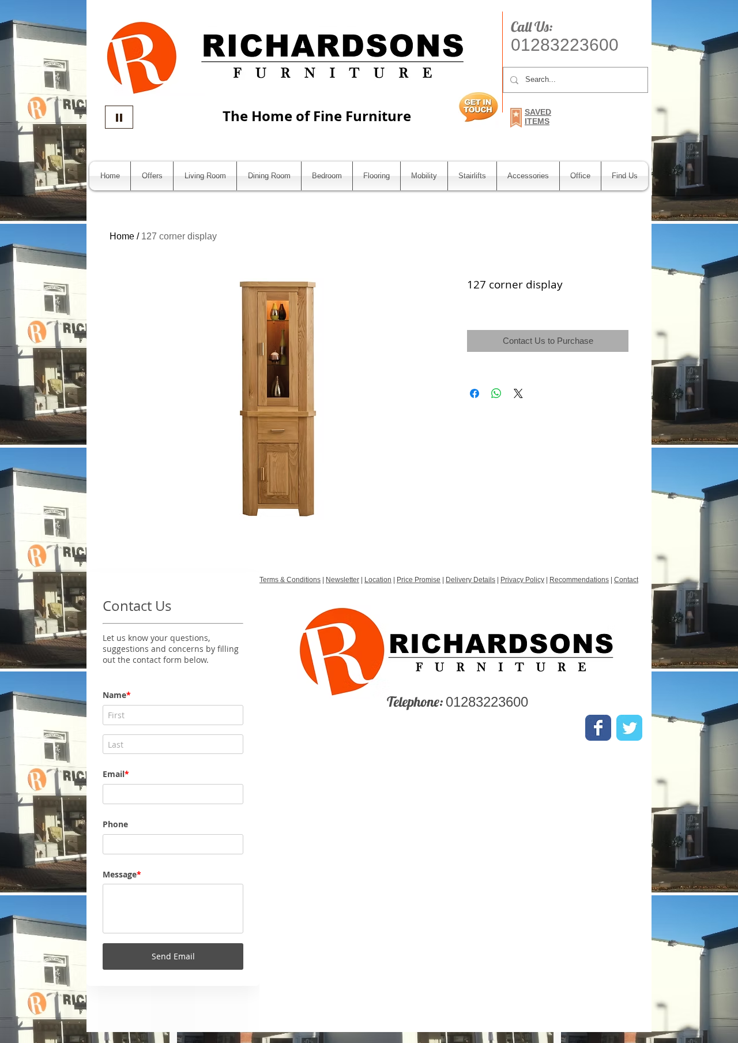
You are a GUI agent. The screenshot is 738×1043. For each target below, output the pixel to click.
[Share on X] (518, 393)
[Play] (119, 117)
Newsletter (342, 580)
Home (122, 236)
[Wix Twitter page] (629, 728)
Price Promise (418, 580)
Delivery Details (470, 580)
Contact (626, 580)
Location (377, 580)
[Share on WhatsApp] (496, 393)
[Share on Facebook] (474, 393)
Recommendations (579, 580)
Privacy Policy (522, 580)
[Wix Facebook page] (598, 728)
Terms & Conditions (290, 580)
